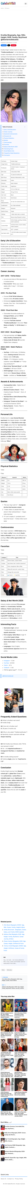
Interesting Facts (8, 149)
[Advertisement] (14, 21)
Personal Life (7, 136)
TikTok (3, 970)
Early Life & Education (10, 129)
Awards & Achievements (10, 134)
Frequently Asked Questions (11, 153)
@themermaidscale (8, 676)
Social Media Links (9, 151)
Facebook (4, 45)
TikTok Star (9, 970)
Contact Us (10, 1179)
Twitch (6, 665)
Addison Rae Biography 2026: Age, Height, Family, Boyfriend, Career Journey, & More (14, 937)
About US (3, 1179)
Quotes (6, 140)
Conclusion (7, 155)
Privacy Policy (19, 1179)
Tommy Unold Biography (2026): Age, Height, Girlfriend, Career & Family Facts (15, 948)
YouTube (6, 663)
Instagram (7, 660)
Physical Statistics (9, 138)
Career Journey (8, 132)
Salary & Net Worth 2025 (10, 146)
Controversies (8, 142)
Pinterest (13, 45)
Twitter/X (6, 667)
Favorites (6, 144)
